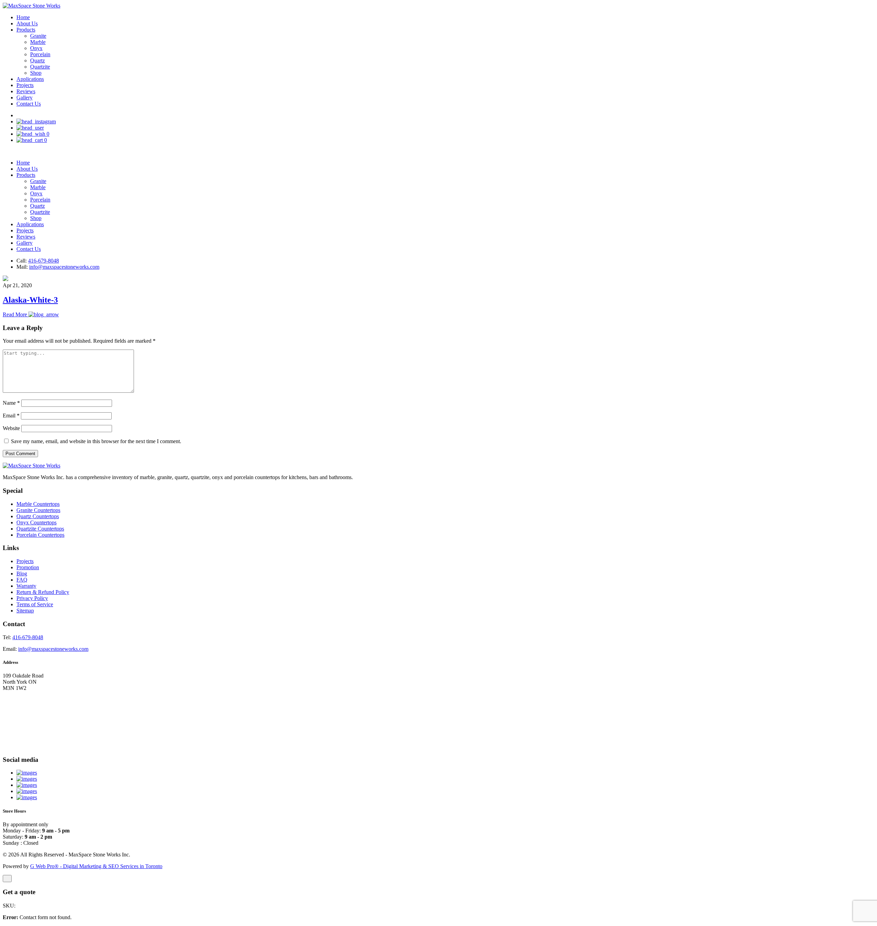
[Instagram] (26, 797)
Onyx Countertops (36, 522)
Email (11, 415)
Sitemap (25, 610)
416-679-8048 (43, 261)
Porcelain (40, 54)
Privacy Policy (32, 598)
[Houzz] (26, 779)
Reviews (25, 91)
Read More (15, 314)
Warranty (26, 586)
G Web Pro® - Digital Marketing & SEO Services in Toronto (96, 866)
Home (23, 17)
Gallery (24, 97)
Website (11, 428)
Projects (25, 85)
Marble (38, 42)
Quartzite (40, 67)
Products (25, 30)
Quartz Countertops (37, 516)
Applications (30, 79)
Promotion (27, 567)
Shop (35, 73)
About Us (27, 23)
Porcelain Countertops (40, 535)
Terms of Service (34, 604)
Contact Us (28, 104)
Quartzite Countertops (40, 529)
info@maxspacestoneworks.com (64, 267)
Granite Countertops (38, 510)
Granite (38, 36)
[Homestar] (26, 773)
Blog (21, 573)
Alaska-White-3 (30, 299)
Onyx (36, 48)
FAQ (21, 580)
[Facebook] (26, 791)
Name (11, 403)
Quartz (37, 60)
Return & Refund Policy (42, 592)
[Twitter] (26, 785)
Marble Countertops (38, 504)
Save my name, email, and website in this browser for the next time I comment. (96, 441)
